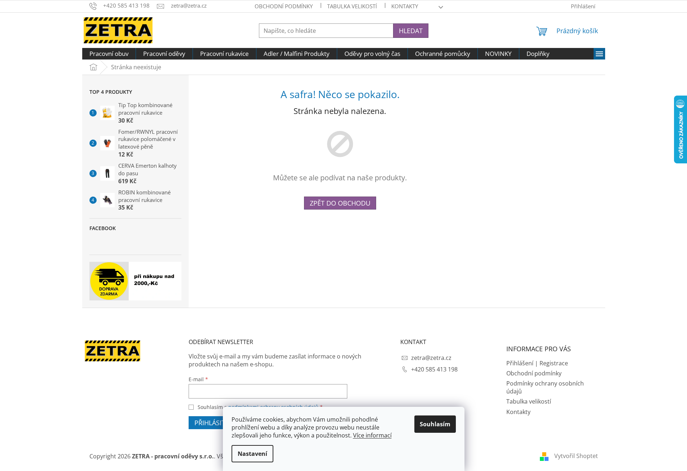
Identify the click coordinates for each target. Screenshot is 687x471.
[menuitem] (109, 54)
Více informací (372, 435)
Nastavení (252, 454)
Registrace (554, 363)
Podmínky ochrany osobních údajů (545, 387)
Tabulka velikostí (352, 6)
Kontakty (518, 412)
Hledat (411, 30)
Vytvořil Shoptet (576, 456)
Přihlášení (519, 363)
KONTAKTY (404, 6)
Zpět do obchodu (340, 203)
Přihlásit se (214, 422)
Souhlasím (435, 424)
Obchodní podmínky (284, 6)
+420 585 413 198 (434, 369)
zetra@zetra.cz (431, 358)
